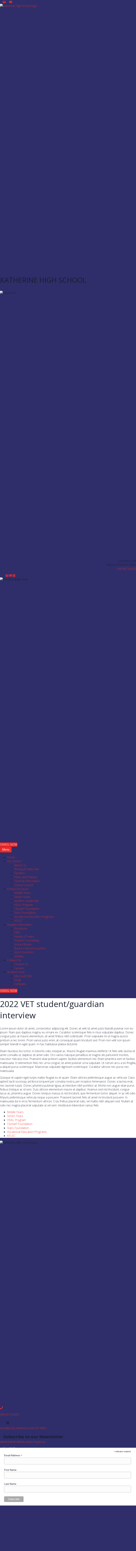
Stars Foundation (18, 1128)
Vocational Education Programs (27, 1132)
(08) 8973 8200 (126, 569)
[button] (1, 2)
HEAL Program (16, 1120)
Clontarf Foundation (19, 1124)
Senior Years (15, 1116)
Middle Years (15, 1112)
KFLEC (11, 1136)
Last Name (10, 1483)
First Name (10, 1469)
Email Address (13, 1455)
